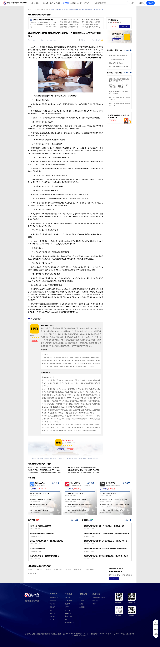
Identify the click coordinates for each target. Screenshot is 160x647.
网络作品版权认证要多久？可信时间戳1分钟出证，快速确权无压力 (70, 24)
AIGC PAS (68, 613)
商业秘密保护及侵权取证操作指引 (118, 55)
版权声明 (52, 616)
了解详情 (61, 449)
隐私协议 (83, 636)
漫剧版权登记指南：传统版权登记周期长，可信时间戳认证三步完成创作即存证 (77, 9)
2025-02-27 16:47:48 (35, 551)
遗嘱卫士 (67, 619)
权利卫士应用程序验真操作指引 (39, 504)
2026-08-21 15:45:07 (89, 559)
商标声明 (52, 613)
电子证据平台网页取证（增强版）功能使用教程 (78, 504)
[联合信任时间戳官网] (15, 3)
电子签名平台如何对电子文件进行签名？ (112, 510)
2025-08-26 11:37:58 (35, 536)
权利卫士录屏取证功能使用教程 (39, 510)
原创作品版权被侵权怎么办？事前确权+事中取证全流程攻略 (70, 19)
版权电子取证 (58, 569)
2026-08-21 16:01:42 (89, 529)
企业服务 (141, 3)
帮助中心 (95, 604)
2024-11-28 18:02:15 (35, 559)
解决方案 (45, 3)
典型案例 (73, 3)
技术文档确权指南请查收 (116, 63)
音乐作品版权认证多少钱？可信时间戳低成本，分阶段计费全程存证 (92, 22)
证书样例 (98, 597)
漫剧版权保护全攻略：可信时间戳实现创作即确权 (82, 467)
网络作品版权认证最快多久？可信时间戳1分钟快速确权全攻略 (92, 27)
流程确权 (68, 569)
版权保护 (39, 569)
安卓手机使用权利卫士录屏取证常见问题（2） (45, 556)
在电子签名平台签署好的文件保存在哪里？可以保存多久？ (115, 504)
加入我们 (52, 619)
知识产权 (67, 604)
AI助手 (133, 3)
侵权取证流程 (78, 569)
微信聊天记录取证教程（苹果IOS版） (40, 499)
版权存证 (30, 569)
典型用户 (52, 610)
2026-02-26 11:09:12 (35, 529)
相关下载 (95, 601)
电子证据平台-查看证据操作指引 (74, 493)
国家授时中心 (54, 601)
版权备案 (48, 569)
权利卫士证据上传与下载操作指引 (39, 493)
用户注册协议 (76, 636)
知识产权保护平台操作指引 (116, 59)
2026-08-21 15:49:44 (89, 544)
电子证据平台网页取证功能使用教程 (75, 510)
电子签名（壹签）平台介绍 (108, 493)
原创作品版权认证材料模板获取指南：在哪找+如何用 (70, 22)
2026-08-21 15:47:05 (89, 551)
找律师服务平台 (69, 622)
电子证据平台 (68, 601)
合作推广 (79, 3)
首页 (31, 3)
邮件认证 (67, 610)
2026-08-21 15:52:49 (89, 536)
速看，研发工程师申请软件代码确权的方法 (119, 66)
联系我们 (52, 607)
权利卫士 (67, 597)
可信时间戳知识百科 (41, 9)
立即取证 (82, 607)
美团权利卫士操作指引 (37, 548)
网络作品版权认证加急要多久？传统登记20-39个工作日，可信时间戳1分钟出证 (92, 24)
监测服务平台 (68, 616)
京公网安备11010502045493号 (100, 634)
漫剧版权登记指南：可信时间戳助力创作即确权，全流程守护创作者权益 (44, 470)
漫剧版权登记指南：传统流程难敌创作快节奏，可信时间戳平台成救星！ (84, 473)
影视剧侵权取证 (90, 569)
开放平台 (52, 3)
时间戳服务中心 (54, 597)
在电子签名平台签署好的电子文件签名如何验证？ (114, 499)
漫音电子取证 (32, 573)
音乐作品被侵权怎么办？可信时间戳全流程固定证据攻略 (92, 19)
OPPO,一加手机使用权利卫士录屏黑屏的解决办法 (46, 541)
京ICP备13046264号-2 (82, 634)
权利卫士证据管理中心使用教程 (40, 526)
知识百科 (66, 3)
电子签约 (67, 607)
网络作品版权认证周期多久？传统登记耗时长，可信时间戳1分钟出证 (70, 27)
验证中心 (58, 3)
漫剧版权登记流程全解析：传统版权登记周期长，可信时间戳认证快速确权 (84, 470)
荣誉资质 (52, 604)
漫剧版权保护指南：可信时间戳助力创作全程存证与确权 (44, 473)
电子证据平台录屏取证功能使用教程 (75, 499)
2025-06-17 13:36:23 (35, 544)
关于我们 (86, 3)
